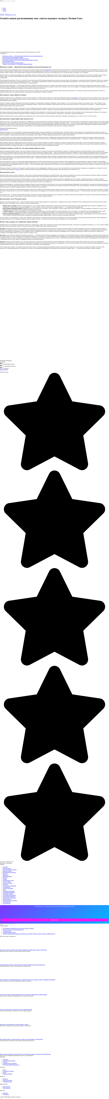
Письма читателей (7, 883)
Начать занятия (4, 129)
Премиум (5, 1079)
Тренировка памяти (8, 893)
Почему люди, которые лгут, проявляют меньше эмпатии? (17, 64)
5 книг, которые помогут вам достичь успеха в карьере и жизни (16, 1009)
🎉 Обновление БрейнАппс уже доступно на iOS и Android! (18, 928)
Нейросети (5, 875)
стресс (17, 169)
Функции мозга (7, 899)
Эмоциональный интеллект (10, 900)
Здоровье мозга (7, 868)
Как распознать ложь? (8, 61)
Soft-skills (5, 867)
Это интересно (6, 903)
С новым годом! (7, 931)
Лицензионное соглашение (10, 1063)
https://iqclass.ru (6, 1088)
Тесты (4, 10)
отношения (75, 97)
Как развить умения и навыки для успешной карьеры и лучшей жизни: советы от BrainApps (23, 949)
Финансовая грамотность (9, 897)
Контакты (5, 1093)
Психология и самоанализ (9, 885)
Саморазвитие (6, 887)
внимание (48, 69)
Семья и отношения (8, 888)
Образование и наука (8, 880)
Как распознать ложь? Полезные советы (13, 62)
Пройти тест (54, 920)
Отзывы (5, 1062)
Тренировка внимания (8, 891)
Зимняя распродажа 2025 (9, 932)
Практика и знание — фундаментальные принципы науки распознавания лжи (23, 56)
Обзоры (5, 879)
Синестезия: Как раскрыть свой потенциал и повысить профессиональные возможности (22, 964)
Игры (4, 8)
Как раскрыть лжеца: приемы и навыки (13, 57)
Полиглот (5, 884)
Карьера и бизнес (7, 871)
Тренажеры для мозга (8, 1071)
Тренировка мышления (9, 892)
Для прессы (6, 1094)
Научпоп (5, 873)
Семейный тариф (7, 1081)
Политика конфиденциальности (11, 1064)
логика (106, 185)
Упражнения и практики (9, 896)
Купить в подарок (7, 1080)
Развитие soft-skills (7, 1073)
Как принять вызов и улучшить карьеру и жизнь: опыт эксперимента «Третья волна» (21, 1039)
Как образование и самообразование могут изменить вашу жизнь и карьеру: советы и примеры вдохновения (27, 979)
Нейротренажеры (7, 876)
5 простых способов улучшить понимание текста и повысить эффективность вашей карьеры (23, 994)
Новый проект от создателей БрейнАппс (13, 929)
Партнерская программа (9, 1060)
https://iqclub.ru (6, 1086)
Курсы (4, 9)
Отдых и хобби (7, 881)
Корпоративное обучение (9, 872)
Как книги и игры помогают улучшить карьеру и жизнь (14, 1024)
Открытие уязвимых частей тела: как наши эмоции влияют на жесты (20, 60)
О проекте (5, 1059)
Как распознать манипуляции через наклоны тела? (16, 58)
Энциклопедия (7, 901)
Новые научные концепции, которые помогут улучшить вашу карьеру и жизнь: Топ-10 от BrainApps (25, 1054)
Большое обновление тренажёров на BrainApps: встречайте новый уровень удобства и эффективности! (29, 933)
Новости (5, 877)
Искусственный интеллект (10, 869)
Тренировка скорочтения (9, 895)
